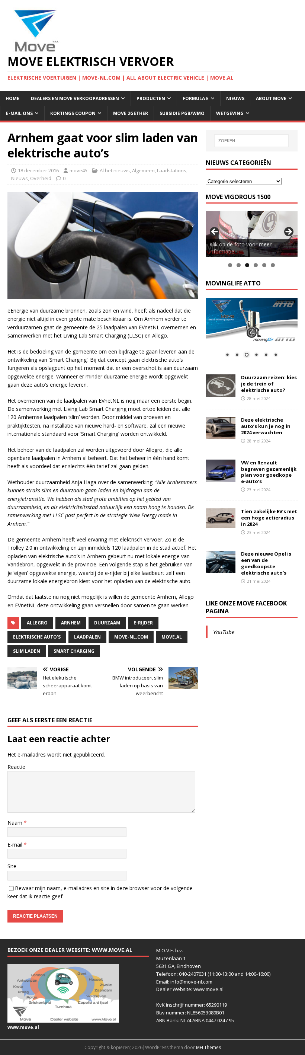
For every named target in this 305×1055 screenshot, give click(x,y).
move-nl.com (131, 637)
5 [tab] (264, 265)
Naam (15, 822)
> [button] (288, 232)
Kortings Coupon (73, 113)
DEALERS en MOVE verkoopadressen (75, 98)
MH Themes (208, 1047)
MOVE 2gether (130, 113)
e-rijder (143, 623)
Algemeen (143, 170)
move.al (171, 637)
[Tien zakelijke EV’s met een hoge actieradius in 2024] (220, 523)
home (12, 98)
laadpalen (87, 637)
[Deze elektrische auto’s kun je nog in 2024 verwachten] (220, 434)
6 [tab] (273, 265)
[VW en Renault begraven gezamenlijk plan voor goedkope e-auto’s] (220, 477)
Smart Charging (74, 651)
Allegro (37, 623)
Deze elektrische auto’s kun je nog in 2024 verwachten (265, 426)
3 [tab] (247, 265)
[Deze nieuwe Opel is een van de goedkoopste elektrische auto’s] (220, 568)
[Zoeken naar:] (251, 140)
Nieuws (235, 98)
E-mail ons (19, 113)
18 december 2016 (38, 170)
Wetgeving (230, 113)
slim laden (26, 651)
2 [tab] (239, 265)
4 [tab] (256, 265)
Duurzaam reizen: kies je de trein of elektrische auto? (269, 383)
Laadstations (171, 170)
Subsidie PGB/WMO (182, 113)
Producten (151, 98)
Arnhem (71, 623)
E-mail (15, 844)
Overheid (40, 178)
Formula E (196, 98)
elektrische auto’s (37, 637)
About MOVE (271, 98)
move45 (78, 170)
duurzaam (107, 623)
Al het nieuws (115, 170)
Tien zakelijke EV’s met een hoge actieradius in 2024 (269, 517)
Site (11, 866)
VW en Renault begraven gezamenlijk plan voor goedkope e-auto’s (268, 472)
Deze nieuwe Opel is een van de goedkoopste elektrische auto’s (266, 563)
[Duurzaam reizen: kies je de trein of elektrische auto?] (220, 392)
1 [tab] (230, 265)
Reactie (16, 766)
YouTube (223, 632)
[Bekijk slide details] (252, 234)
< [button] (215, 232)
